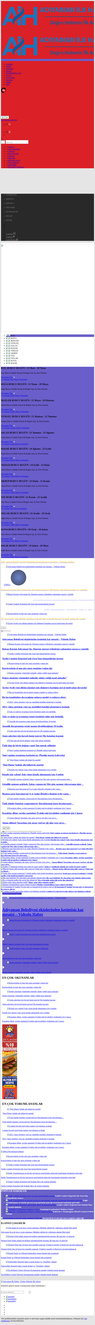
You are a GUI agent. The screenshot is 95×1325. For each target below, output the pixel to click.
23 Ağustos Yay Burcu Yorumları (14, 508)
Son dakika (9, 120)
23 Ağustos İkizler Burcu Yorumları (15, 412)
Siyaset (9, 71)
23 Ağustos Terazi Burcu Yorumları (15, 476)
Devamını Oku (7, 377)
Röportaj (9, 80)
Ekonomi (9, 69)
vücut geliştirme (13, 149)
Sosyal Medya (13, 163)
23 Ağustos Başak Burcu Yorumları (15, 460)
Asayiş (8, 75)
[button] (3, 831)
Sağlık (8, 82)
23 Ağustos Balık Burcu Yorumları (14, 557)
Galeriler (9, 234)
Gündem (9, 64)
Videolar (9, 237)
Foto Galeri (10, 78)
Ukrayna (11, 156)
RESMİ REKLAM (13, 73)
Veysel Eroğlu (13, 154)
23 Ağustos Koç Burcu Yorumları (14, 379)
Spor (8, 84)
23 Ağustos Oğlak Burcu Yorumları (15, 525)
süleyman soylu (13, 160)
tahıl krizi (11, 158)
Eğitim (8, 66)
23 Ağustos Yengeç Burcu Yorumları (15, 428)
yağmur (10, 147)
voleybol (11, 151)
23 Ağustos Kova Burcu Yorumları (14, 541)
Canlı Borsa (11, 240)
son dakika (11, 165)
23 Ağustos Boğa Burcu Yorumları (14, 395)
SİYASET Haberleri (15, 167)
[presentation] (3, 117)
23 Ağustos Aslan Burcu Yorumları (14, 444)
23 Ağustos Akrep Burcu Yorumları (15, 492)
